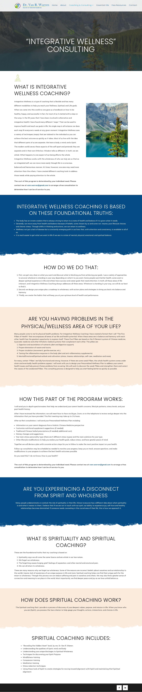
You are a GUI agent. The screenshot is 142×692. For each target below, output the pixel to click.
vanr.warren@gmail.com (37, 185)
